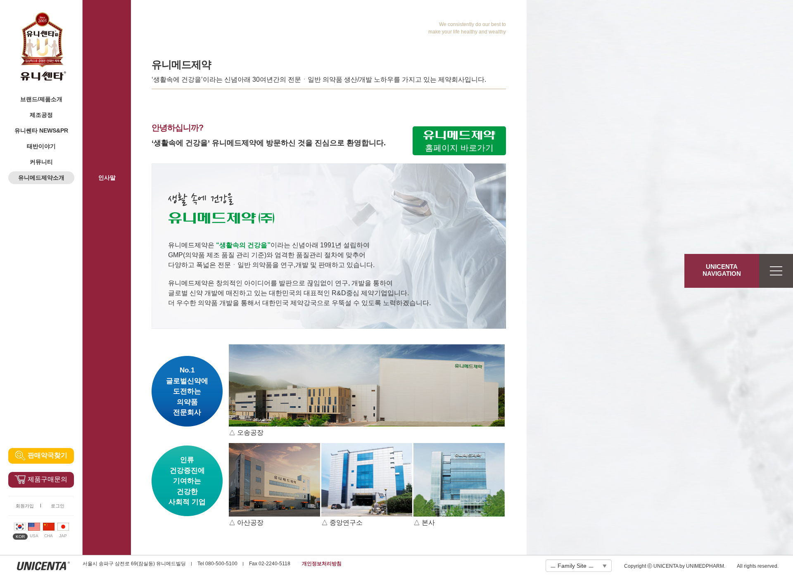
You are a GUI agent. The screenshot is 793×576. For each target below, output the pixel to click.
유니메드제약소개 (41, 177)
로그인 (57, 505)
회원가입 (25, 505)
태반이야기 (41, 146)
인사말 (107, 177)
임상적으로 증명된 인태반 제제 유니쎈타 (43, 46)
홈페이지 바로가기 (459, 147)
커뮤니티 (41, 162)
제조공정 (41, 114)
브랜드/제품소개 (41, 99)
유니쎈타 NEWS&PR (41, 130)
